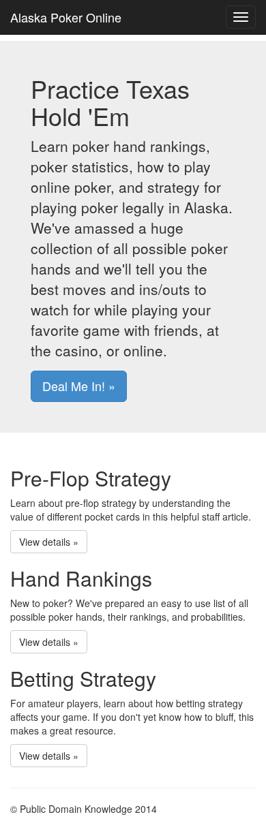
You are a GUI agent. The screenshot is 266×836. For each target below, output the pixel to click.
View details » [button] (48, 541)
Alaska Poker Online (65, 17)
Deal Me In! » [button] (78, 385)
